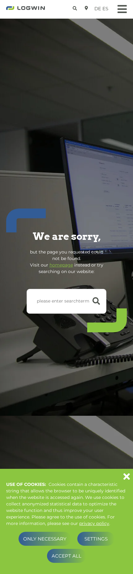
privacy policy (94, 523)
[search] (76, 7)
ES (105, 8)
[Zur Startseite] (25, 10)
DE (97, 8)
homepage (61, 265)
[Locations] (86, 8)
